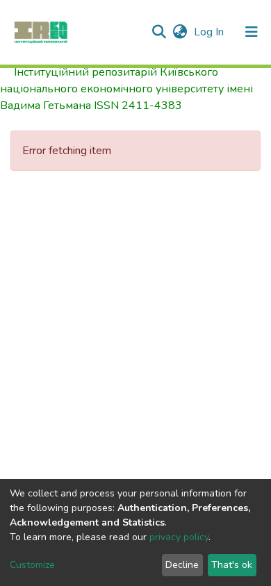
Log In (210, 32)
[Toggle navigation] (251, 32)
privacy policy (178, 537)
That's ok (231, 564)
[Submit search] (158, 32)
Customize (32, 564)
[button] (179, 32)
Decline (182, 564)
